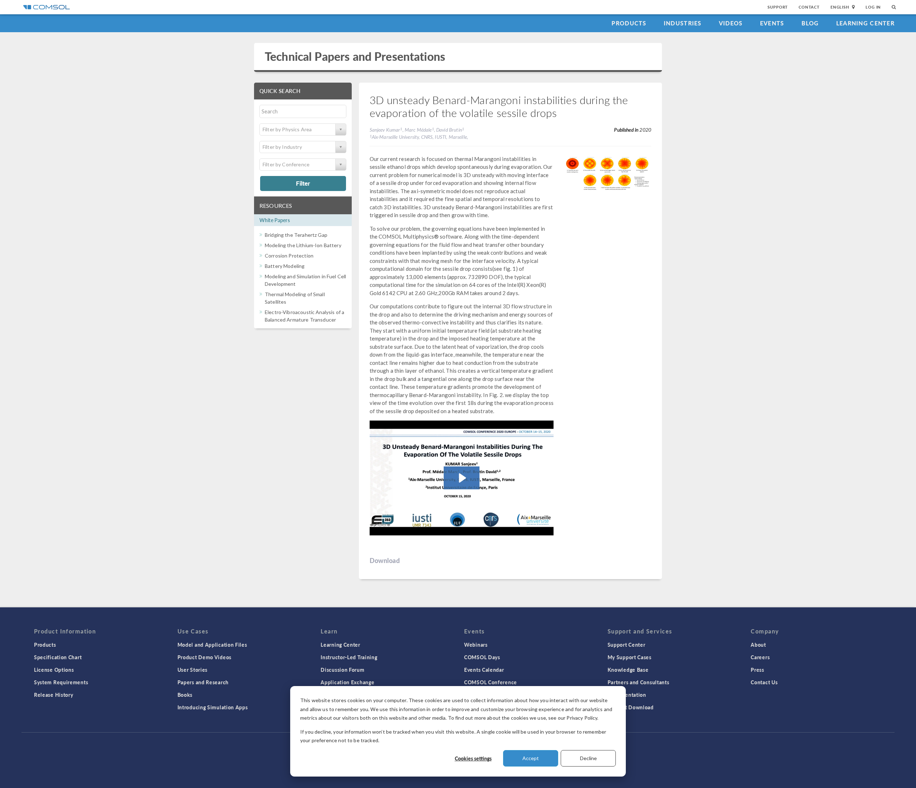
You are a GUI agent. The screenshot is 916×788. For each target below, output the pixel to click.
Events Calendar (484, 669)
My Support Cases (630, 657)
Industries (683, 23)
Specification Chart (58, 657)
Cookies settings (473, 758)
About (758, 644)
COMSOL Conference (490, 682)
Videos (731, 23)
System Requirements (61, 682)
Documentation (627, 694)
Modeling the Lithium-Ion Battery (303, 245)
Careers (760, 657)
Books (185, 694)
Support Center (626, 644)
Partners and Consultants (638, 682)
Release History (53, 694)
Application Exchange (347, 682)
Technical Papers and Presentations (355, 56)
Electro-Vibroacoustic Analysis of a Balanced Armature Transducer (304, 316)
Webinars (476, 644)
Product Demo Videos (204, 657)
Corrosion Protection (289, 256)
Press (757, 669)
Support (778, 7)
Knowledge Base (628, 669)
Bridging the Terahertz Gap (296, 235)
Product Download (631, 707)
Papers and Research (203, 682)
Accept (530, 758)
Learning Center (865, 23)
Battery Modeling (284, 266)
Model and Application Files (212, 644)
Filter (303, 183)
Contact (809, 7)
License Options (54, 669)
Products (629, 23)
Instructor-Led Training (349, 657)
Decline (588, 758)
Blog (810, 23)
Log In (873, 7)
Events (772, 23)
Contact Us (764, 682)
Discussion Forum (342, 669)
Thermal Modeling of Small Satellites (295, 298)
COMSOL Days (482, 657)
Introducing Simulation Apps (212, 707)
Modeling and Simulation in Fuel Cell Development (305, 280)
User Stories (192, 669)
